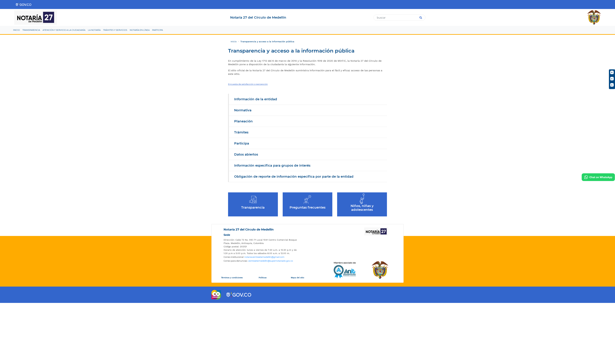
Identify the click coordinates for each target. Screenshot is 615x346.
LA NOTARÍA (94, 30)
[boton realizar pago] (598, 177)
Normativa (242, 110)
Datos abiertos (246, 154)
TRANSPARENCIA (31, 30)
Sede (227, 234)
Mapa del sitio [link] (297, 277)
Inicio (234, 41)
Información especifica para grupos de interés (272, 165)
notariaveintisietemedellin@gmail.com (264, 257)
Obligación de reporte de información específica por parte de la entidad (293, 176)
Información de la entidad (255, 99)
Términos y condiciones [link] (232, 277)
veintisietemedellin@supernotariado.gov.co (270, 261)
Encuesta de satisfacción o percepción (248, 84)
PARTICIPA (157, 30)
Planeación (243, 121)
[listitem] (262, 241)
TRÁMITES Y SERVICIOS (115, 30)
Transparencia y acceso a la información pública (267, 41)
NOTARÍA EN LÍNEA (140, 30)
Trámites (241, 132)
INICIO (16, 30)
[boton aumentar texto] (612, 78)
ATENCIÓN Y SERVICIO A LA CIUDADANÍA (64, 30)
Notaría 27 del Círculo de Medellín (249, 229)
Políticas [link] (262, 277)
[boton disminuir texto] (612, 84)
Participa (241, 143)
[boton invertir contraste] (612, 72)
